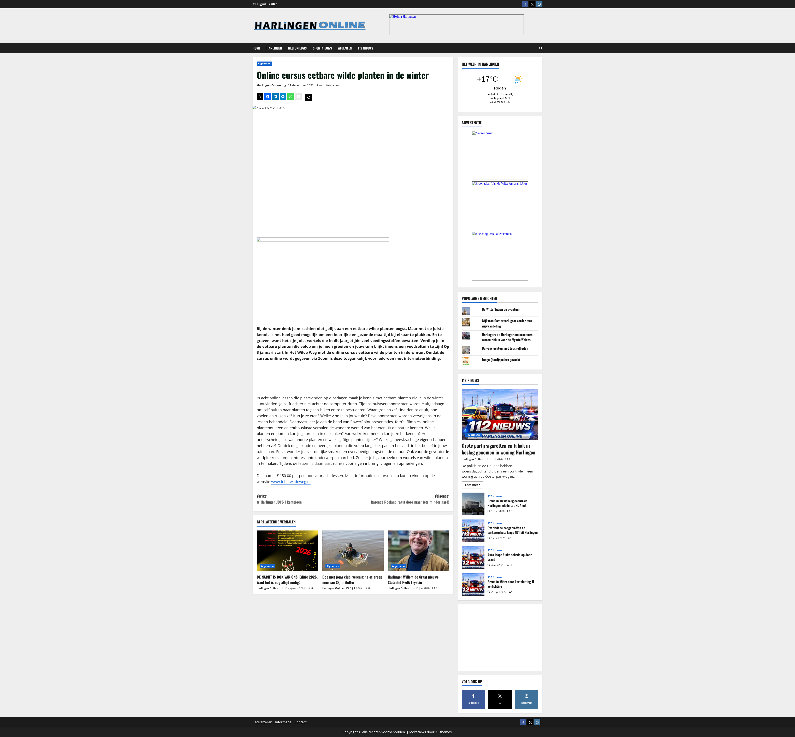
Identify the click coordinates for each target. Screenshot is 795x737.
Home (256, 48)
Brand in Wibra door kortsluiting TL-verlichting (473, 584)
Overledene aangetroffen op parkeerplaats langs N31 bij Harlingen (473, 531)
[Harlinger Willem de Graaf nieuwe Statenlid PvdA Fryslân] (418, 550)
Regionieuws (297, 48)
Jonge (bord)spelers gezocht (501, 359)
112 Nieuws (365, 48)
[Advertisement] (353, 378)
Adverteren (263, 722)
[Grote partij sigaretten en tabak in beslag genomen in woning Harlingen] (500, 414)
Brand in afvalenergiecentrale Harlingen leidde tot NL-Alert (473, 504)
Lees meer (474, 485)
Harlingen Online (269, 85)
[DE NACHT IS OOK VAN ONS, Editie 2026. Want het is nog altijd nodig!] (287, 550)
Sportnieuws (322, 48)
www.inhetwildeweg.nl (291, 481)
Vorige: (279, 499)
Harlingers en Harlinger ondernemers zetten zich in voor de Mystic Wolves (507, 337)
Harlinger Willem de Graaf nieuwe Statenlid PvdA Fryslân (413, 579)
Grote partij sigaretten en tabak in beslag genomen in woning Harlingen (498, 449)
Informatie (283, 722)
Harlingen (274, 48)
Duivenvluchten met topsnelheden (505, 348)
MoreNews (417, 732)
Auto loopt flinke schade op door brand (473, 557)
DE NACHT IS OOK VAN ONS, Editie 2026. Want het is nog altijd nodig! (287, 579)
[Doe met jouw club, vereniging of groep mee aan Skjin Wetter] (353, 550)
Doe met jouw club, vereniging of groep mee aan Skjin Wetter (352, 579)
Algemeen (345, 48)
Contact (300, 722)
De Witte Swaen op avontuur (501, 309)
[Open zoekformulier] (540, 48)
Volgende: (410, 499)
